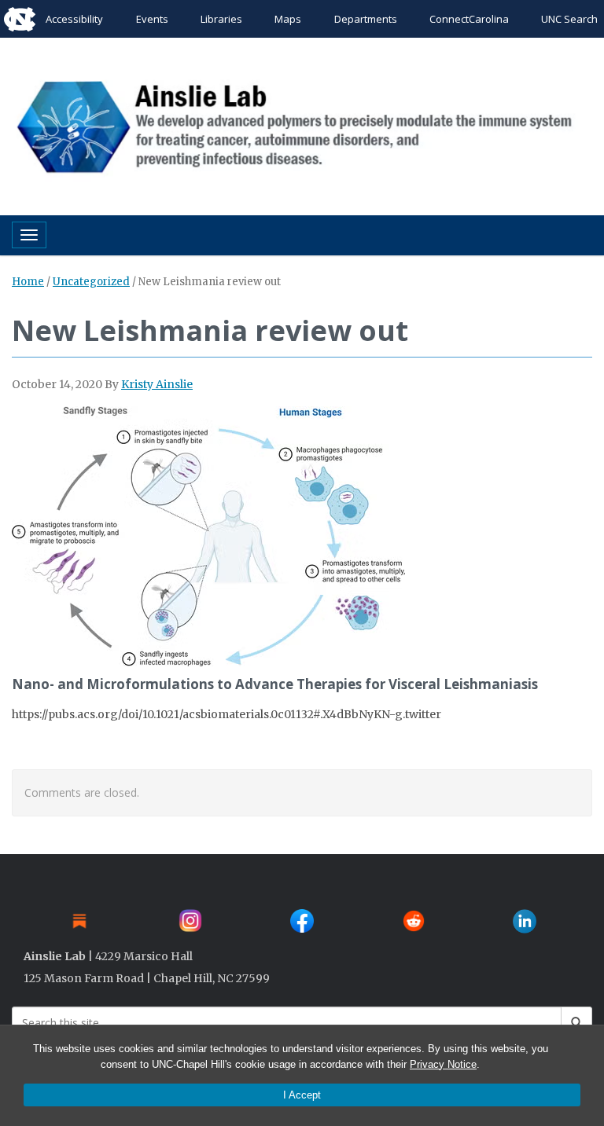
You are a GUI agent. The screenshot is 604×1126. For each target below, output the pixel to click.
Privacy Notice (443, 1064)
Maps (287, 19)
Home (28, 281)
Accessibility (74, 19)
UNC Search (569, 19)
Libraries (221, 19)
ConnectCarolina (469, 19)
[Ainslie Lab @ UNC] (302, 123)
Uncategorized (91, 281)
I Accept (302, 1095)
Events (152, 19)
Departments (365, 19)
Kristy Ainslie (157, 384)
